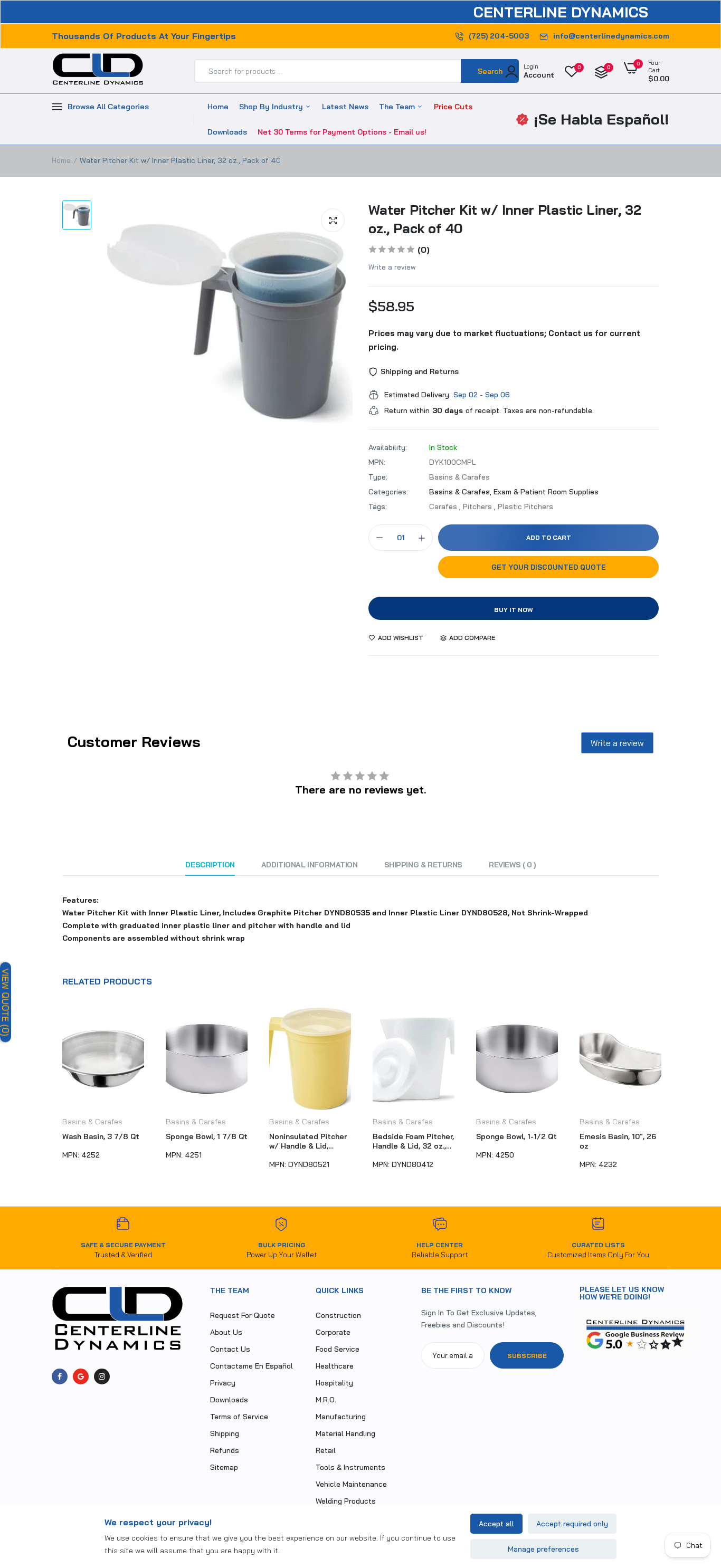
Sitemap (224, 1467)
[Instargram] (102, 1376)
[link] (692, 1491)
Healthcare (335, 1366)
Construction (338, 1315)
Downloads (227, 132)
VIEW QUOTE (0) (5, 1002)
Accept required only (572, 1523)
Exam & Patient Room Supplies (546, 491)
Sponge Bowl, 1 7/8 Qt (103, 1136)
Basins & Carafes (92, 1121)
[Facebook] (60, 1376)
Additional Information (309, 864)
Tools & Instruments (350, 1467)
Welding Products (346, 1501)
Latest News (345, 106)
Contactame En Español (251, 1366)
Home (218, 106)
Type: (377, 477)
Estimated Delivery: (417, 394)
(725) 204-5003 (499, 36)
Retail (326, 1450)
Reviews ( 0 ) (512, 864)
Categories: (388, 491)
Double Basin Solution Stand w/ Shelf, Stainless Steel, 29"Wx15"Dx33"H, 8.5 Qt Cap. (620, 1141)
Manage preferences (543, 1549)
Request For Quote (242, 1315)
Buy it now (513, 610)
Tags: (377, 506)
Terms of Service (239, 1416)
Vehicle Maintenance (351, 1484)
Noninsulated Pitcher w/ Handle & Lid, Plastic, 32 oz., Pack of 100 (204, 1141)
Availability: (387, 447)
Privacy (222, 1383)
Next (669, 1094)
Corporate (333, 1332)
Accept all (496, 1523)
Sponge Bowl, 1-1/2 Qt (413, 1136)
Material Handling (345, 1433)
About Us (226, 1332)
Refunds (224, 1450)
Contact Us (230, 1349)
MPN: (376, 462)
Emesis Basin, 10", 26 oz (514, 1141)
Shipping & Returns (423, 864)
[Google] (81, 1376)
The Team (398, 106)
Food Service (337, 1349)
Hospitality (334, 1383)
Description (209, 864)
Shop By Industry (272, 106)
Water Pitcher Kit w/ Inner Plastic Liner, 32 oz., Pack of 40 (504, 219)
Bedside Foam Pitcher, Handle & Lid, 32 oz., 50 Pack (309, 1141)
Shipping (224, 1433)
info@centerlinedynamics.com (611, 36)
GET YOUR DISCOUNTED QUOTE (548, 567)
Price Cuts (453, 106)
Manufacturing (341, 1416)
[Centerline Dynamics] (98, 71)
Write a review (392, 267)
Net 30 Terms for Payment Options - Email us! (342, 132)
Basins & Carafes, (461, 491)
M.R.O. (326, 1399)
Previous (52, 1094)
